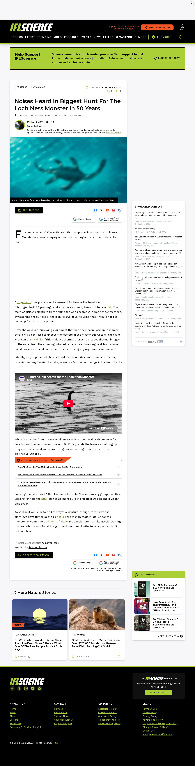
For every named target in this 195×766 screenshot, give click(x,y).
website (39, 339)
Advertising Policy (153, 719)
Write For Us (60, 712)
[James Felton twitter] (48, 122)
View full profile (113, 132)
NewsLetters (103, 37)
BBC (44, 498)
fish (109, 307)
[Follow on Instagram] (25, 688)
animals (40, 87)
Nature (23, 87)
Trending (44, 37)
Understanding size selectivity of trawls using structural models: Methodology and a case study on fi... (158, 326)
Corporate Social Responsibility (160, 723)
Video (57, 37)
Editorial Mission (107, 708)
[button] (181, 37)
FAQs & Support (63, 723)
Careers (14, 719)
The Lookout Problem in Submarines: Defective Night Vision (158, 238)
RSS (56, 742)
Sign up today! (158, 692)
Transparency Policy (109, 719)
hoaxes (61, 517)
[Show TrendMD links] (181, 341)
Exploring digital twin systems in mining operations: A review (158, 278)
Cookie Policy (150, 712)
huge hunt (24, 302)
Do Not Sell (149, 730)
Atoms (138, 315)
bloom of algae (58, 521)
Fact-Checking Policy (109, 723)
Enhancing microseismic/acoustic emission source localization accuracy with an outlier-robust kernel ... (158, 213)
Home (13, 708)
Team (13, 712)
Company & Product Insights (26, 727)
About (13, 716)
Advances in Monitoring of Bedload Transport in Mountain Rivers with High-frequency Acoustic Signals (159, 265)
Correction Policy (107, 712)
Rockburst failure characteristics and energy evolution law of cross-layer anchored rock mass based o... (158, 251)
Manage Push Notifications (157, 734)
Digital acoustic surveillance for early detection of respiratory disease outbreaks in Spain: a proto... (156, 305)
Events (86, 37)
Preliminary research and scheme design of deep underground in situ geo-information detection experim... (156, 291)
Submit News (61, 716)
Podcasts (71, 37)
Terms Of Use (150, 708)
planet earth (27, 635)
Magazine (126, 37)
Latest (30, 37)
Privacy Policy (150, 716)
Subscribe (15, 723)
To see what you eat (144, 229)
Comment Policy (107, 716)
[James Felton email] (52, 122)
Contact (58, 708)
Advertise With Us (64, 719)
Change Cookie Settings (156, 727)
